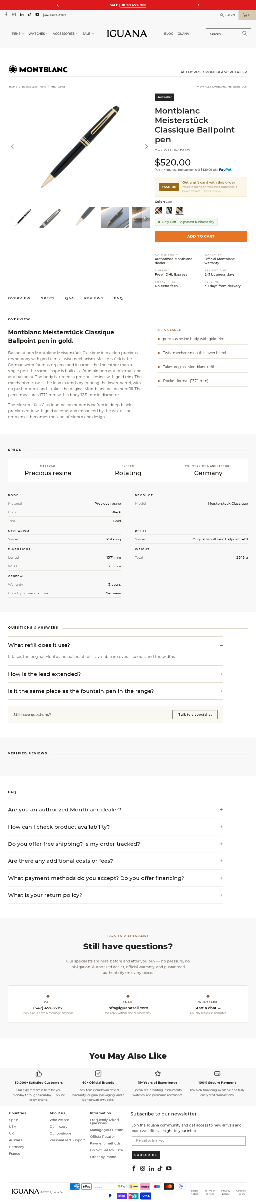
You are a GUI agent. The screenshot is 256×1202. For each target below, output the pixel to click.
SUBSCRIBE (145, 1155)
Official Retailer (102, 1136)
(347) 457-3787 (54, 15)
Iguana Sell (57, 1192)
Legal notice (194, 1192)
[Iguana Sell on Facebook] (6, 15)
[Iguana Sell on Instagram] (14, 15)
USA (12, 1126)
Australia (15, 1140)
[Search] (244, 33)
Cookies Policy (241, 1192)
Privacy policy (225, 1192)
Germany (16, 1147)
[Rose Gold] (158, 210)
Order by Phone (103, 1157)
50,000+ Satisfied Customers (39, 1082)
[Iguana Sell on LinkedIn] (22, 15)
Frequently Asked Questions (104, 1121)
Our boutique (61, 1133)
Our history (58, 1126)
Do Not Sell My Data (106, 1150)
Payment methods (105, 1143)
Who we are (59, 1120)
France (14, 1153)
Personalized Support (67, 1140)
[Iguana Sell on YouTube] (37, 15)
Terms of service (210, 1192)
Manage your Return (106, 1130)
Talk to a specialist (195, 714)
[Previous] (13, 146)
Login (230, 15)
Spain (13, 1120)
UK (11, 1133)
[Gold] (179, 210)
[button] (18, 34)
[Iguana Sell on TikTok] (29, 15)
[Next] (146, 146)
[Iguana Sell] (127, 34)
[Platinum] (169, 210)
